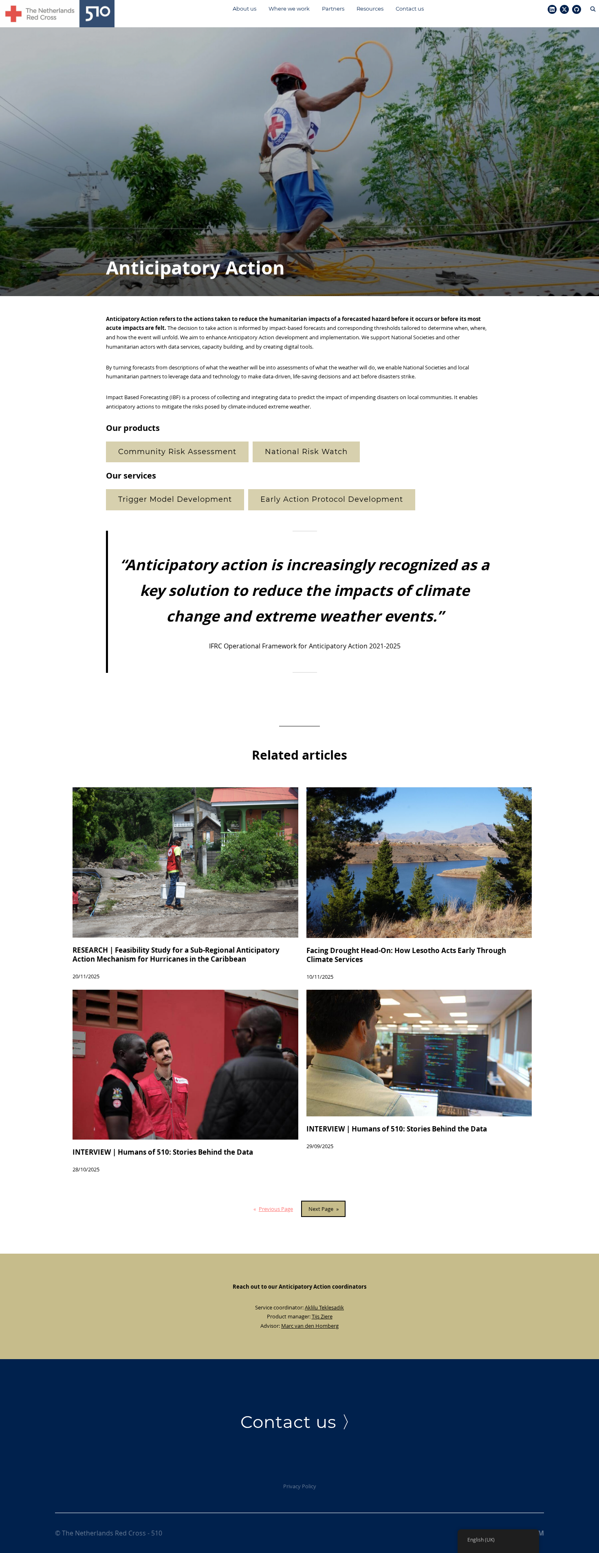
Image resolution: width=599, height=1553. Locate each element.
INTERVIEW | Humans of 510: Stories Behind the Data (163, 1152)
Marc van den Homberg (310, 1325)
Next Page (323, 1209)
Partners (333, 8)
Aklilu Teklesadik (324, 1307)
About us (244, 8)
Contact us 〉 (299, 1421)
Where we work (289, 8)
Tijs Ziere (322, 1316)
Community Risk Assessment (177, 451)
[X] (564, 9)
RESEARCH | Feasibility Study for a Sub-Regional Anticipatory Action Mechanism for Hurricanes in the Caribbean (176, 955)
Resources (370, 8)
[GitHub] (576, 9)
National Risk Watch (306, 451)
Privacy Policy (299, 1486)
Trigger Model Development (175, 499)
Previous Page (273, 1209)
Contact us (410, 8)
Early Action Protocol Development (331, 499)
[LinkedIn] (552, 9)
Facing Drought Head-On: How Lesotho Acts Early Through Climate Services (406, 955)
